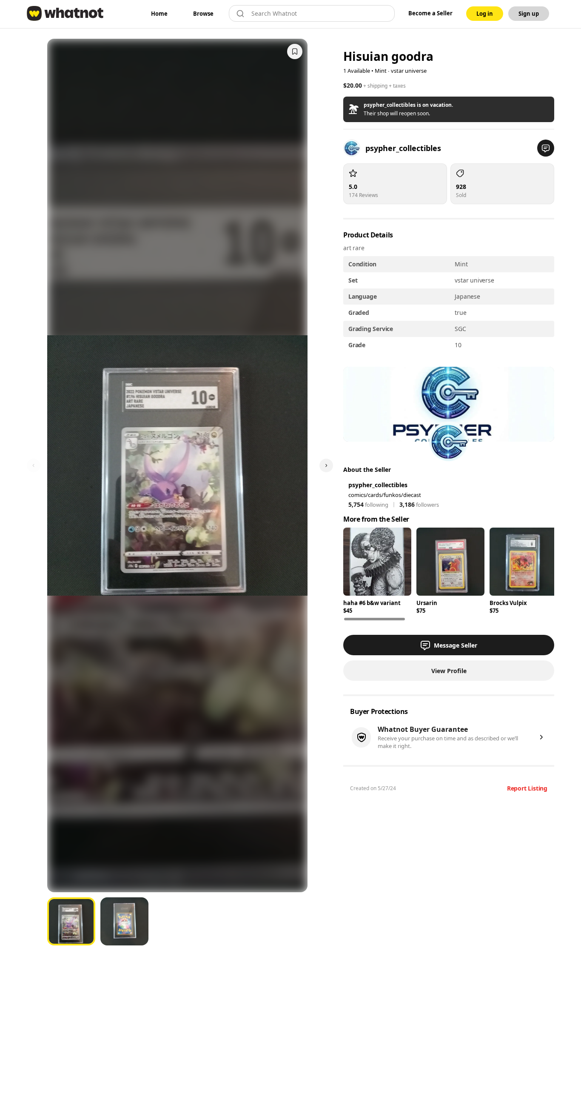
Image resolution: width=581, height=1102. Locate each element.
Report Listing (527, 788)
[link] (159, 13)
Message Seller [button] (455, 645)
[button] (448, 109)
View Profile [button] (449, 671)
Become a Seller (430, 13)
